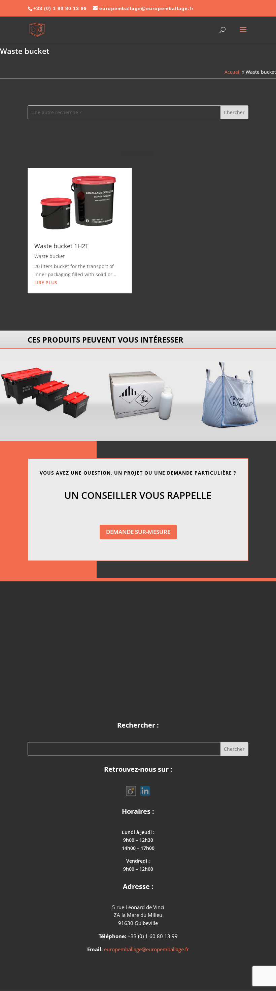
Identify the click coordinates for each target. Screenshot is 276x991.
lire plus (45, 282)
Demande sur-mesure (138, 532)
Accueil (233, 72)
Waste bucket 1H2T (61, 246)
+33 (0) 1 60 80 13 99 (60, 8)
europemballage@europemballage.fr (146, 949)
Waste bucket (49, 256)
